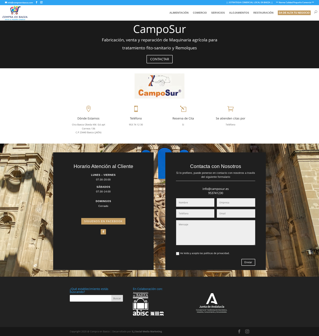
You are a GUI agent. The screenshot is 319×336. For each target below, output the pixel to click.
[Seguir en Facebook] (103, 231)
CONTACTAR (159, 59)
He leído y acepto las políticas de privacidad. (205, 253)
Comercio (200, 13)
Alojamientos (239, 13)
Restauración (263, 13)
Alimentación (179, 13)
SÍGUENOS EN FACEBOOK (103, 221)
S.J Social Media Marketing (147, 331)
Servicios (218, 13)
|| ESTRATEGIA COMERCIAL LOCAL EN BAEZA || (249, 2)
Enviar (248, 262)
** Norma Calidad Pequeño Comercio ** (295, 2)
